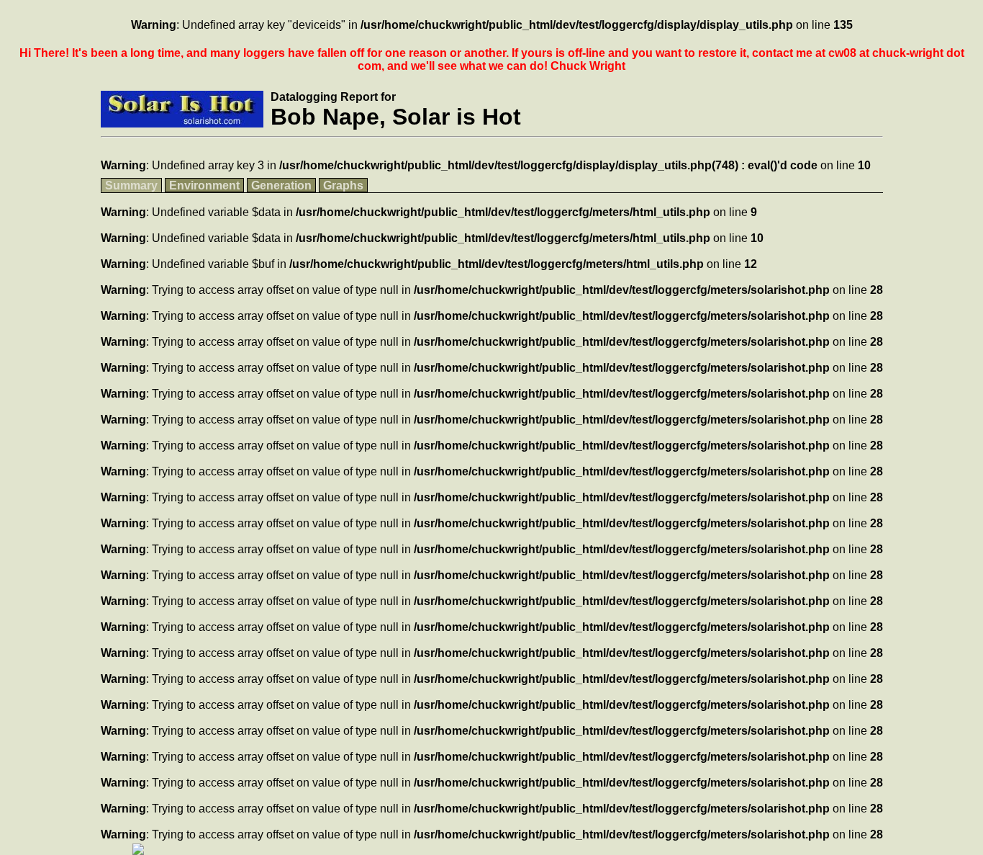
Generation (281, 185)
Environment (204, 185)
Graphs (343, 185)
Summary (131, 185)
